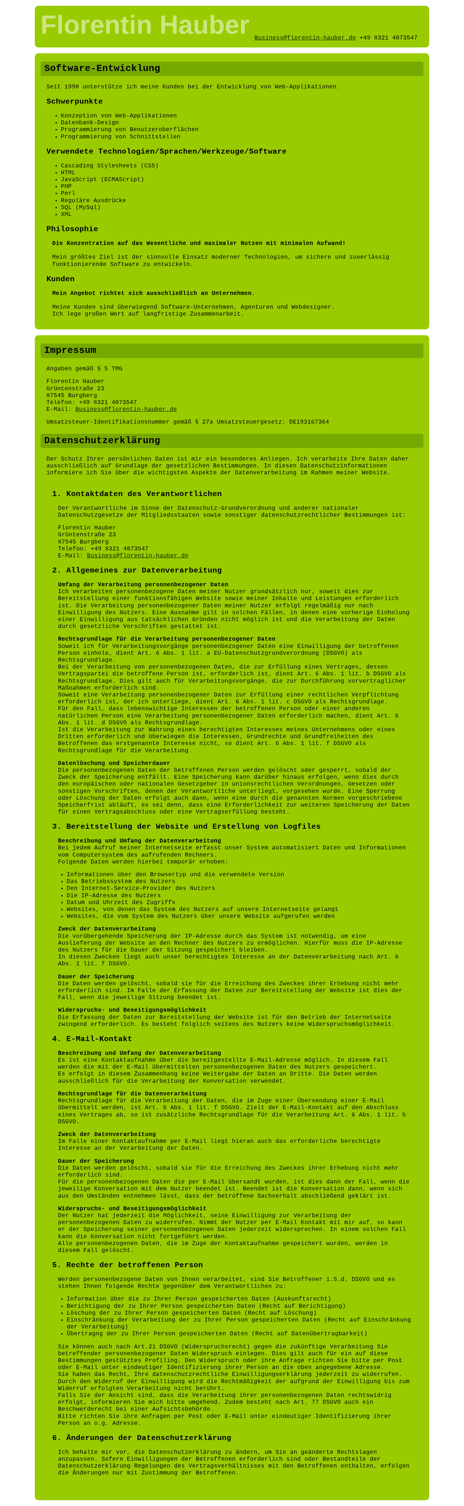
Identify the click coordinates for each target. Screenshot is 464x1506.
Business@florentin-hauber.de (305, 38)
